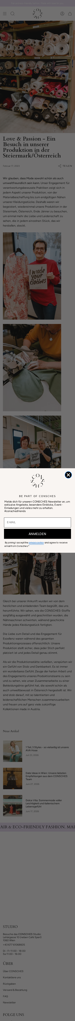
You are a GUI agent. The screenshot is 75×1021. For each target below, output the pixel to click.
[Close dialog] (68, 475)
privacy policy (36, 542)
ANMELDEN (37, 533)
